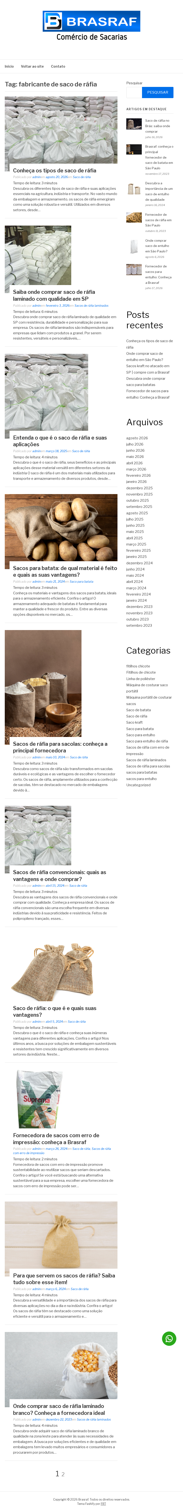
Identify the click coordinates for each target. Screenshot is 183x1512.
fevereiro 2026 (138, 475)
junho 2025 (135, 525)
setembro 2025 (139, 507)
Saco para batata (81, 581)
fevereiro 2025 (138, 550)
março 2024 (136, 588)
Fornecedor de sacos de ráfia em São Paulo (158, 220)
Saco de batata (138, 710)
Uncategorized (138, 785)
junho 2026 (135, 450)
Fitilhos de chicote (141, 672)
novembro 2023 (139, 613)
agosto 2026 (137, 438)
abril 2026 (134, 463)
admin (36, 177)
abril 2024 (134, 582)
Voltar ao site (32, 66)
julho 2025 (134, 519)
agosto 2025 (137, 513)
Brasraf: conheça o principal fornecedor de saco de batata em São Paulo (159, 157)
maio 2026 (135, 457)
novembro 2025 (139, 494)
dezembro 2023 (139, 607)
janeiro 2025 (136, 557)
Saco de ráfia (82, 177)
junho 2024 (135, 569)
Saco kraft (134, 722)
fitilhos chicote (138, 666)
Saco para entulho (140, 735)
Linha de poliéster (140, 679)
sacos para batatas (141, 772)
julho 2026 (134, 444)
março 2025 (136, 544)
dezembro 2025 (139, 488)
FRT (103, 1504)
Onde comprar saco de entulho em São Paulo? (157, 246)
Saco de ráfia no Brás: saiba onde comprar (157, 126)
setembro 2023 (139, 625)
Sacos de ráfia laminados (91, 305)
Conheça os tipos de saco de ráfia (54, 170)
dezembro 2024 (139, 563)
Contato (58, 66)
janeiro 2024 (136, 600)
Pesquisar (134, 83)
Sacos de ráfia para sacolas (148, 766)
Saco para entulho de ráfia (147, 741)
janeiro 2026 (136, 482)
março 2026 (136, 469)
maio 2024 (135, 575)
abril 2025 (134, 538)
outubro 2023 (137, 619)
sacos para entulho (141, 779)
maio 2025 (135, 532)
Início (9, 66)
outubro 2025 (137, 500)
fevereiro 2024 (138, 594)
